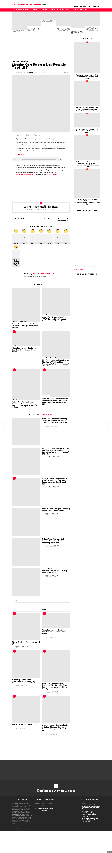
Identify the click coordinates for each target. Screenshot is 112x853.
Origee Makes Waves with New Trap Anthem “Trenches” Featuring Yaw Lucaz (54, 541)
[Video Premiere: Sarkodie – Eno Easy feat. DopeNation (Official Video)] (48, 16)
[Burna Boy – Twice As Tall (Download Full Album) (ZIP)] (26, 664)
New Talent (53, 357)
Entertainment (22, 321)
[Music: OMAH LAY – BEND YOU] (26, 709)
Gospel (35, 10)
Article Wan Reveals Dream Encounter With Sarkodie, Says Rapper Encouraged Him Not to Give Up (77, 31)
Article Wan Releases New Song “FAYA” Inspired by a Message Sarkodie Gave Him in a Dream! (54, 319)
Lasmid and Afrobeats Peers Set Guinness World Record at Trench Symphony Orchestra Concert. (91, 807)
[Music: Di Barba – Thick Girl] (2, 426)
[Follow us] (96, 10)
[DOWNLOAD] (20, 154)
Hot (89, 6)
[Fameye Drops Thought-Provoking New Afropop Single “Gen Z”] (26, 522)
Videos (53, 10)
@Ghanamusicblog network (44, 808)
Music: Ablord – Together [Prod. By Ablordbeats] (89, 813)
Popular (83, 6)
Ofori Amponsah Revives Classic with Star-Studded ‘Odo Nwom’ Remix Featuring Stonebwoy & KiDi (92, 30)
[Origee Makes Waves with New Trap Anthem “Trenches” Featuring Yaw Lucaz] (26, 552)
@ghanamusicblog (78, 269)
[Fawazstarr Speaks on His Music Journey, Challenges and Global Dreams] (19, 21)
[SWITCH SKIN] (94, 10)
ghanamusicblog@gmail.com (25, 174)
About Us (75, 10)
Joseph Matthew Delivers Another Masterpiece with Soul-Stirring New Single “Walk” (55, 570)
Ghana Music (17, 10)
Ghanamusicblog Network (85, 266)
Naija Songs (27, 10)
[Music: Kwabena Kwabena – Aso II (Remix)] (26, 626)
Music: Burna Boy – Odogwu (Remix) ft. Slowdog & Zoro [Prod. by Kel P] (90, 820)
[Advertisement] (41, 49)
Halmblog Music (85, 816)
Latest (76, 6)
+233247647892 (52, 174)
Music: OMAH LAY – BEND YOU (24, 725)
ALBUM (68, 10)
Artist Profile (44, 10)
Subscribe (44, 810)
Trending (95, 6)
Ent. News (60, 10)
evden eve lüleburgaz (87, 811)
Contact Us (83, 10)
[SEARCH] (99, 10)
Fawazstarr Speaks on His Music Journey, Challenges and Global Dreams (25, 325)
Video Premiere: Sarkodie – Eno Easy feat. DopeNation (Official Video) (48, 22)
